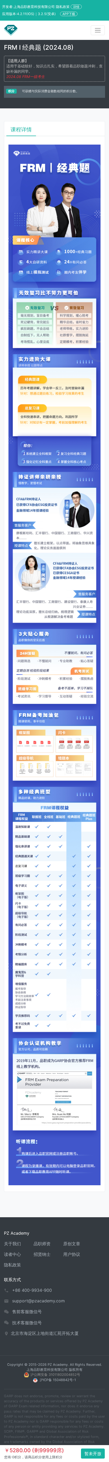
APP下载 (68, 14)
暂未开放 (92, 1453)
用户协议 (71, 1254)
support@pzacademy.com (38, 1300)
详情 (76, 7)
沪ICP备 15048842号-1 (58, 1380)
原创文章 (71, 1243)
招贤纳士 (42, 1254)
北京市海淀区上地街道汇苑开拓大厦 (45, 1333)
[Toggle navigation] (98, 30)
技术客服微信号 (27, 1322)
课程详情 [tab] (21, 129)
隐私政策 (12, 1264)
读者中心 (12, 1254)
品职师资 (42, 1243)
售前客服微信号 (27, 1311)
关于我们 (12, 1243)
